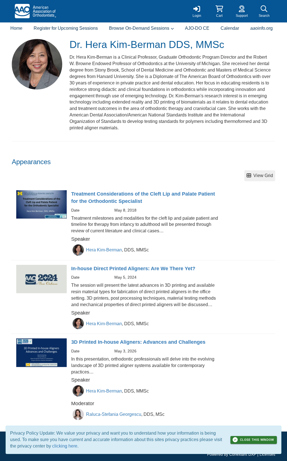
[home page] (65, 11)
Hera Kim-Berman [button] (104, 249)
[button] (219, 11)
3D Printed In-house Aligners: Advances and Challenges (138, 342)
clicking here (64, 446)
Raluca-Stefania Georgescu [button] (113, 414)
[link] (197, 11)
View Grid (262, 175)
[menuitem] (16, 28)
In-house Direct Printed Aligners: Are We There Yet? (133, 268)
